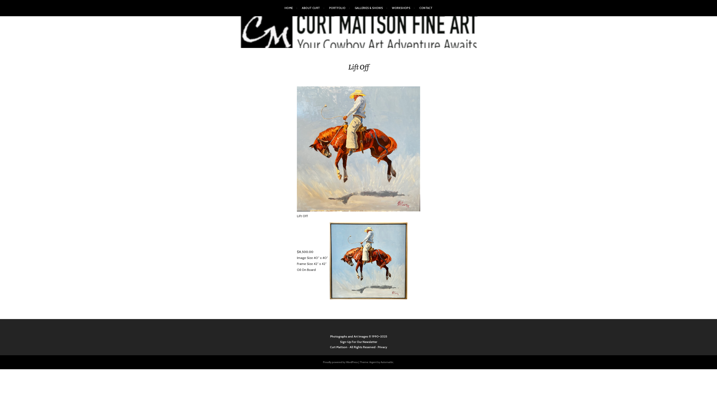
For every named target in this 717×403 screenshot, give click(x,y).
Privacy (382, 347)
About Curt (311, 8)
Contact (425, 8)
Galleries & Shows (369, 8)
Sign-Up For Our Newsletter (358, 342)
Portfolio (337, 8)
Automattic (387, 362)
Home (289, 8)
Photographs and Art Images (349, 336)
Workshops (401, 8)
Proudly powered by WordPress (340, 362)
